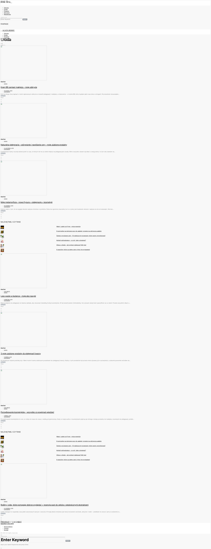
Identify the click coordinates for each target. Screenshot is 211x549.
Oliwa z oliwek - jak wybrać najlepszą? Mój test (71, 245)
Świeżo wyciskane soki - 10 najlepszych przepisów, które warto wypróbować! (80, 236)
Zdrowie (6, 8)
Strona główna (8, 526)
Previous (5, 522)
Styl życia (6, 13)
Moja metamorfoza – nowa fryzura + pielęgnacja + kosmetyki (26, 202)
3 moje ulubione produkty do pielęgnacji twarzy (21, 353)
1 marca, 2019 (7, 415)
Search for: (4, 17)
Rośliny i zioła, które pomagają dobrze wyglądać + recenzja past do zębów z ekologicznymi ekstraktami (44, 505)
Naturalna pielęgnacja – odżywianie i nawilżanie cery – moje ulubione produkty (34, 145)
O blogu (6, 528)
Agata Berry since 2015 (7, 523)
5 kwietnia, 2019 (8, 299)
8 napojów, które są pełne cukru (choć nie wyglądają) (73, 249)
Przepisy (6, 11)
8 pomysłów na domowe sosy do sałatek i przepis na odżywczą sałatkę (78, 231)
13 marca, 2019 (8, 357)
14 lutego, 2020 (8, 90)
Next (19, 522)
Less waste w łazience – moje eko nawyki (18, 296)
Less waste (7, 291)
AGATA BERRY (8, 30)
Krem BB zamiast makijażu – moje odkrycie (19, 87)
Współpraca (7, 14)
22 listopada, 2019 (9, 148)
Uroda (6, 9)
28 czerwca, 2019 (8, 205)
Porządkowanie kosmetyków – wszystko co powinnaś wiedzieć (27, 412)
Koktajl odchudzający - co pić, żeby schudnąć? (71, 240)
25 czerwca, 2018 (8, 508)
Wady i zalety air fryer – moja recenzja (68, 226)
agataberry (7, 91)
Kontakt (6, 530)
